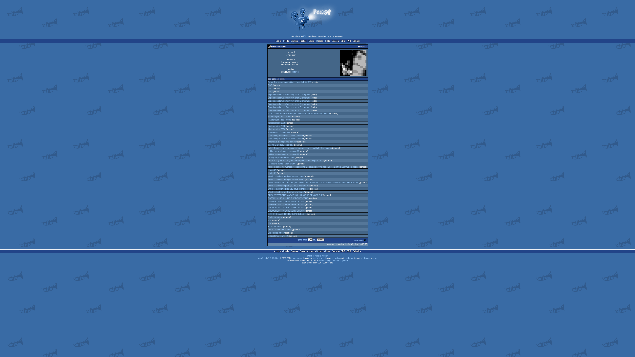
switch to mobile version (317, 256)
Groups (294, 41)
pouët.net (262, 258)
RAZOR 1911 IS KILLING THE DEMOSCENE (288, 198)
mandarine (297, 258)
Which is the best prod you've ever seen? (286, 179)
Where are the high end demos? (282, 142)
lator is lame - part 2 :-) (278, 236)
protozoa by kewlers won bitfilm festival (285, 135)
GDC (270, 85)
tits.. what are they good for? (280, 145)
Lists (327, 41)
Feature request (275, 217)
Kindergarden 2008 (276, 123)
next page (359, 240)
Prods (286, 41)
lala (269, 220)
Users (311, 41)
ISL (304, 36)
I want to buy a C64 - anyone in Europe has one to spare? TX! (295, 160)
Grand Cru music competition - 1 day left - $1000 (289, 82)
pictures (295, 72)
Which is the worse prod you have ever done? (288, 186)
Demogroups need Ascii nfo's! (281, 157)
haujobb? (272, 170)
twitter (337, 258)
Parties (303, 41)
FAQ (349, 41)
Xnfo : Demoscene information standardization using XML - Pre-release (300, 148)
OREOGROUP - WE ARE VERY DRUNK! (286, 201)
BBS (343, 41)
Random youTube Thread (279, 117)
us (326, 36)
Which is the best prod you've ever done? (286, 176)
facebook (348, 258)
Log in (278, 41)
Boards (319, 41)
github (345, 260)
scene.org (317, 258)
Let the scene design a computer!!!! (283, 151)
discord (367, 258)
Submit (356, 41)
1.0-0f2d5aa (273, 258)
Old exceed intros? (276, 233)
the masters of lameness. (279, 132)
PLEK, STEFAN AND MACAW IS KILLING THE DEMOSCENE (295, 195)
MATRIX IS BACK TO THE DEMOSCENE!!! (287, 214)
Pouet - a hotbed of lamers (280, 230)
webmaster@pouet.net (329, 260)
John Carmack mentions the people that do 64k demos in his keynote (299, 113)
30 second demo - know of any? (282, 164)
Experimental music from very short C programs (289, 95)
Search (335, 41)
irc (376, 258)
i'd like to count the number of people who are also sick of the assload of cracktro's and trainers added (313, 167)
